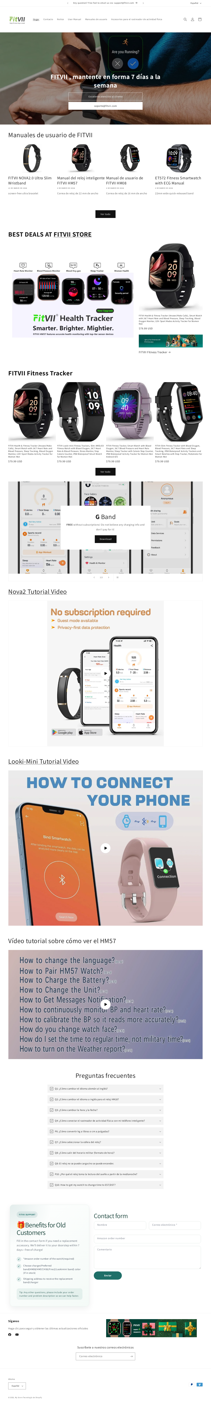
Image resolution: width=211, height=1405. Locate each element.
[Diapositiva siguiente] (108, 577)
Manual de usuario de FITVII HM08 (124, 180)
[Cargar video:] (105, 673)
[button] (185, 19)
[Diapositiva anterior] (94, 577)
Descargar (105, 539)
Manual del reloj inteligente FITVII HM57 (81, 180)
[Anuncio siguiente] (143, 3)
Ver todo (105, 214)
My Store (19, 1397)
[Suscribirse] (131, 1356)
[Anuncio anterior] (67, 3)
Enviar (107, 1275)
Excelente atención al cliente (106, 96)
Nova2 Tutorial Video (37, 591)
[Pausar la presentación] (117, 577)
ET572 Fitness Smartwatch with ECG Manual (178, 180)
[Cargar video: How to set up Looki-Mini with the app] (105, 848)
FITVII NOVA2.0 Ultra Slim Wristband (30, 180)
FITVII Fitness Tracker (153, 352)
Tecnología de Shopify (32, 1397)
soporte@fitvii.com (105, 105)
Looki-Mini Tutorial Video (43, 761)
